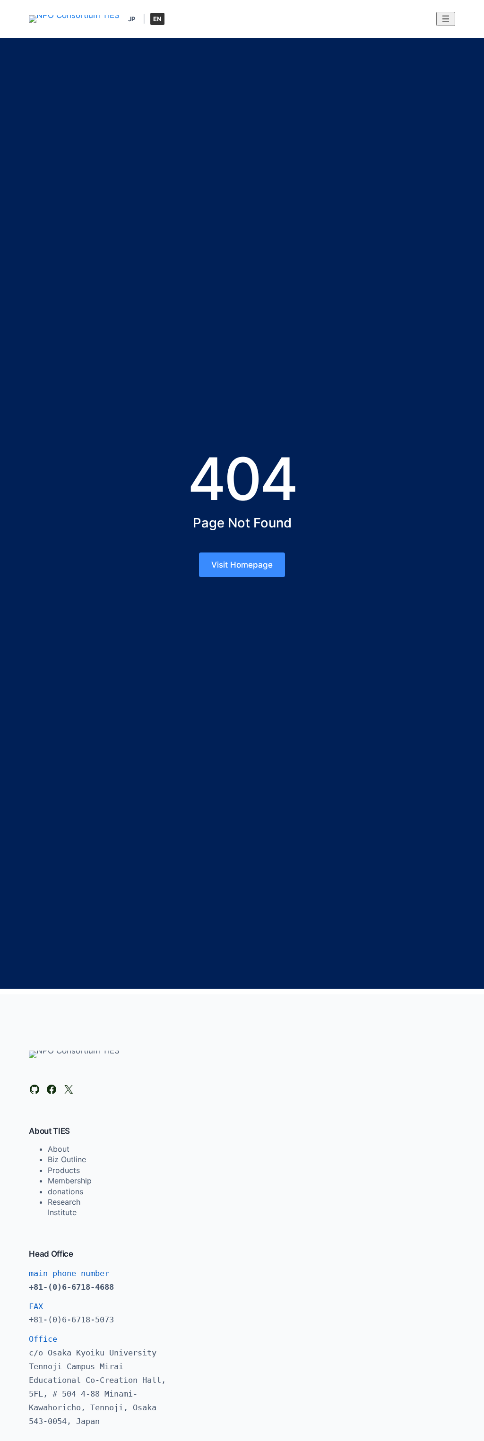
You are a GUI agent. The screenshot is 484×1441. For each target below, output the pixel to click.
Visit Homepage (242, 564)
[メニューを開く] (445, 19)
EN (157, 19)
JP (131, 19)
